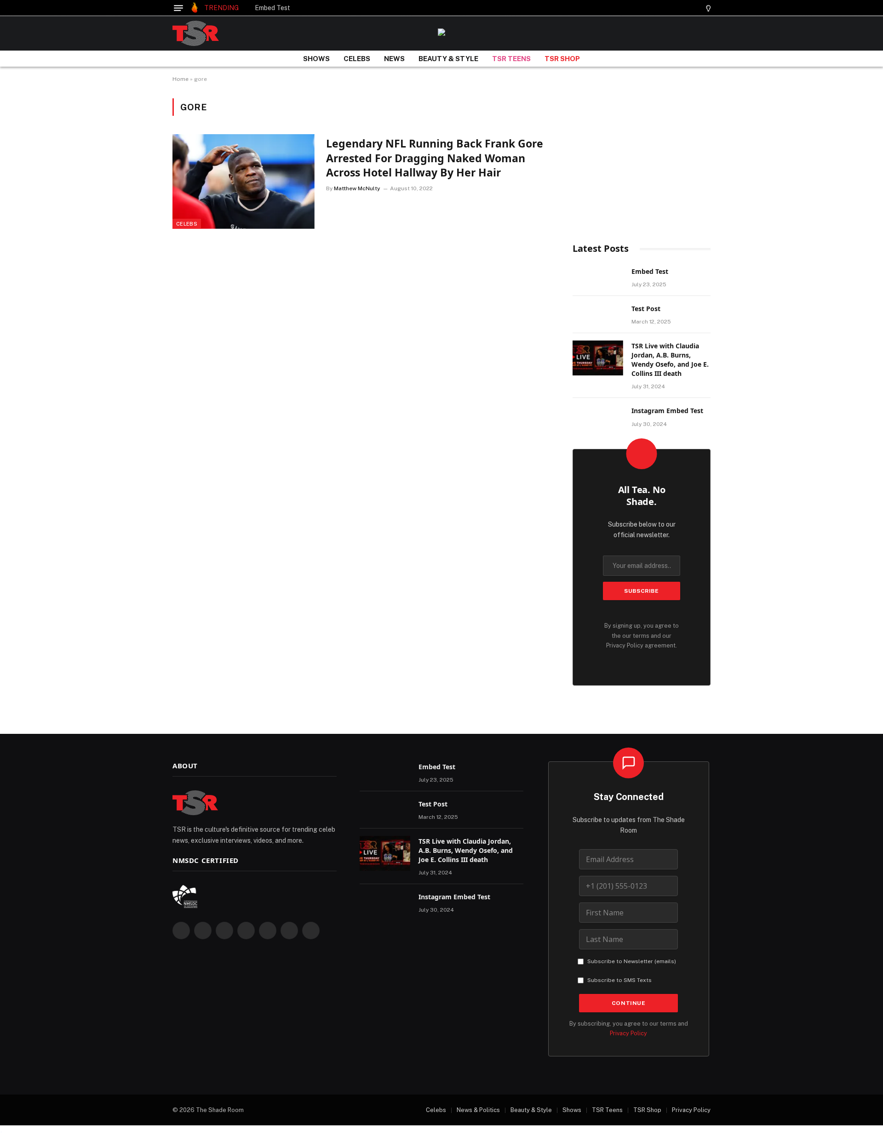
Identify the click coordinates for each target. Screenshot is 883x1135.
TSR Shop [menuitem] (647, 1110)
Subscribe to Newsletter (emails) (631, 961)
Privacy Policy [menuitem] (691, 1110)
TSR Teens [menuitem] (607, 1110)
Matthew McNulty (357, 188)
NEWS (394, 58)
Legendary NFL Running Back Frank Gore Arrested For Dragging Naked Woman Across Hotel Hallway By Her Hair (434, 158)
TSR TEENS (511, 58)
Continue (629, 1003)
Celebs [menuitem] (436, 1110)
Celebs (186, 224)
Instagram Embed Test (667, 410)
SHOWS (316, 58)
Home (180, 79)
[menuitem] (431, 1110)
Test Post (645, 308)
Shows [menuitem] (571, 1110)
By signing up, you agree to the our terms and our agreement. (641, 635)
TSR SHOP (562, 58)
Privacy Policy (624, 645)
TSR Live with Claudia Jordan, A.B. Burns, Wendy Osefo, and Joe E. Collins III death (670, 359)
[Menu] (178, 8)
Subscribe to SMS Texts (619, 980)
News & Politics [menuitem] (478, 1110)
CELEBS (357, 58)
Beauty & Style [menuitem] (531, 1110)
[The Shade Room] (195, 33)
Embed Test (272, 7)
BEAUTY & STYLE (448, 58)
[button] (692, 8)
